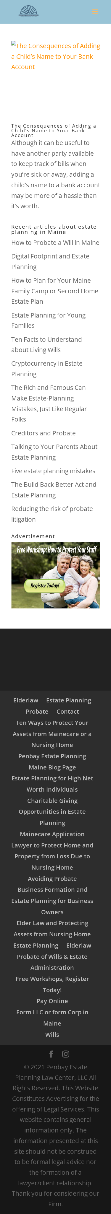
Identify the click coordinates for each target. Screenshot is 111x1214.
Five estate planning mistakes (53, 471)
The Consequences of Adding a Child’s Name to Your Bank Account (53, 131)
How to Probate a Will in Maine (55, 242)
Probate (37, 711)
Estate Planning (68, 700)
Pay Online (52, 1001)
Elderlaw (25, 700)
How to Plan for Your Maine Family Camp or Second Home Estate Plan (54, 290)
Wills (52, 1035)
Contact (68, 711)
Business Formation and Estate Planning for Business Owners (52, 901)
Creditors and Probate (43, 433)
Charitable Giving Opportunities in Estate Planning (52, 812)
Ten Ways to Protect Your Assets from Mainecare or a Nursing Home (52, 734)
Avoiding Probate (52, 879)
